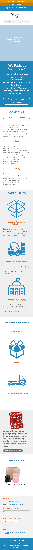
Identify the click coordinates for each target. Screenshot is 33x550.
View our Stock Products (13, 451)
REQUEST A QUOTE (16, 4)
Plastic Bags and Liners (16, 485)
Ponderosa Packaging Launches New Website (15, 532)
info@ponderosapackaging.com (15, 504)
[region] (16, 43)
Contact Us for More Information (16, 101)
